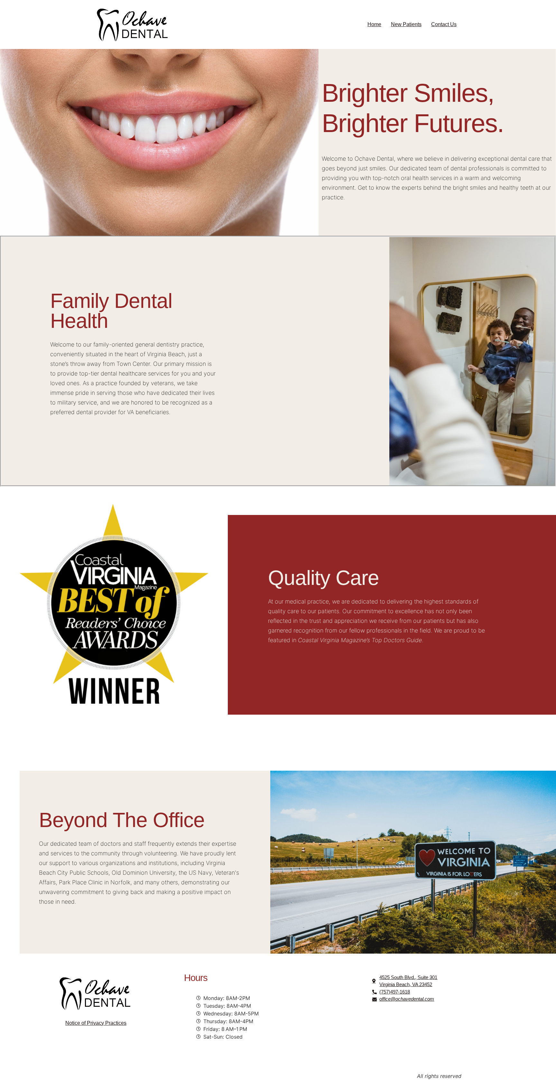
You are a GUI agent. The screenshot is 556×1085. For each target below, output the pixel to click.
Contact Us (444, 24)
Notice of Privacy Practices (95, 1023)
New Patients (406, 24)
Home (374, 24)
